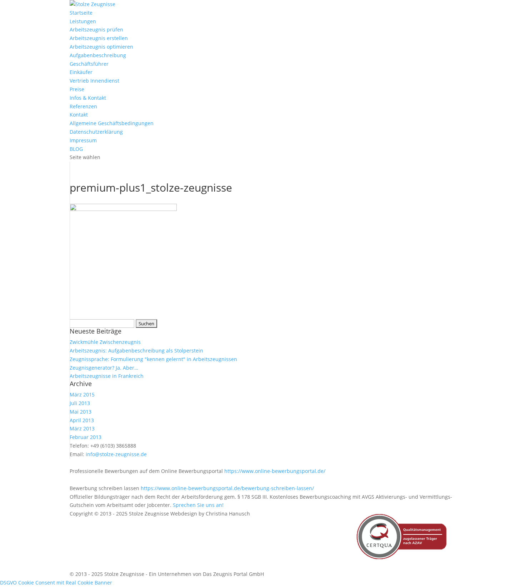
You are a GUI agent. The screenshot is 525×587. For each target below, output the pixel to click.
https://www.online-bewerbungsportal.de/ (274, 471)
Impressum (83, 140)
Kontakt (79, 114)
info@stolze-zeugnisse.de (116, 454)
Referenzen (83, 106)
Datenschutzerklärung (96, 131)
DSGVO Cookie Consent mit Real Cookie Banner (56, 582)
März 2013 (82, 428)
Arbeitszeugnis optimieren (101, 46)
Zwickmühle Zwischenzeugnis (105, 342)
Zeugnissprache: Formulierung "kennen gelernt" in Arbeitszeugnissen (153, 359)
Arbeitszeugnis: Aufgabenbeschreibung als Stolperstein (136, 350)
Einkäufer (81, 72)
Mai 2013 (80, 411)
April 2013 (82, 420)
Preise (77, 89)
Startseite (81, 12)
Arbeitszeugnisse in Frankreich (107, 376)
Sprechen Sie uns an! (198, 505)
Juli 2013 (80, 403)
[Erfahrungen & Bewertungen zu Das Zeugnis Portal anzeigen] (461, 582)
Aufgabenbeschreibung (98, 55)
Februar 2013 (85, 437)
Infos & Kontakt (88, 97)
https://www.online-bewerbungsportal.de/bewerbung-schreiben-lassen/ (227, 488)
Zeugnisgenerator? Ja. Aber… (104, 367)
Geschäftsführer (89, 63)
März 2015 (82, 394)
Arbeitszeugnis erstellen (99, 38)
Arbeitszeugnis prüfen (96, 29)
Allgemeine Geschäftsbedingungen (112, 123)
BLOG (76, 148)
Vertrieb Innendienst (94, 80)
